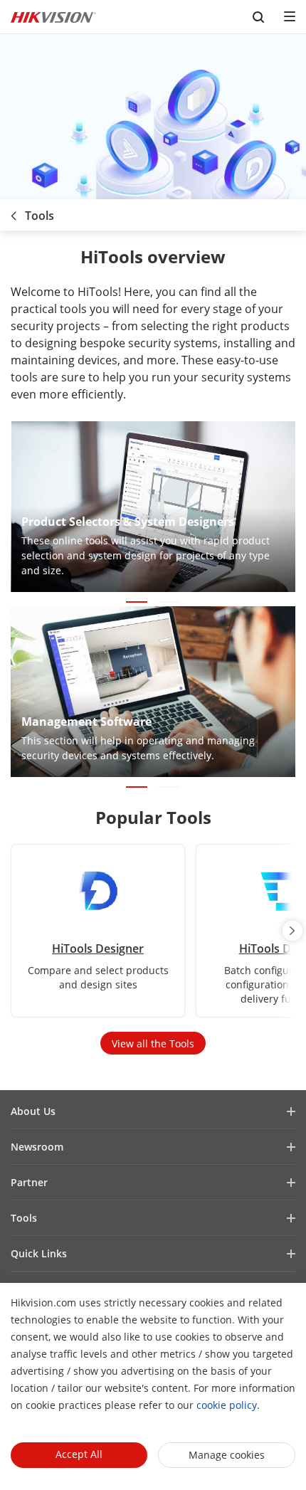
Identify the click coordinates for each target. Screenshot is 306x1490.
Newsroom (37, 1146)
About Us (33, 1111)
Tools (24, 1218)
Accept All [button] (79, 1454)
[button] (136, 602)
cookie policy (226, 1405)
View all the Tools (153, 1043)
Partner (29, 1182)
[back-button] (13, 211)
